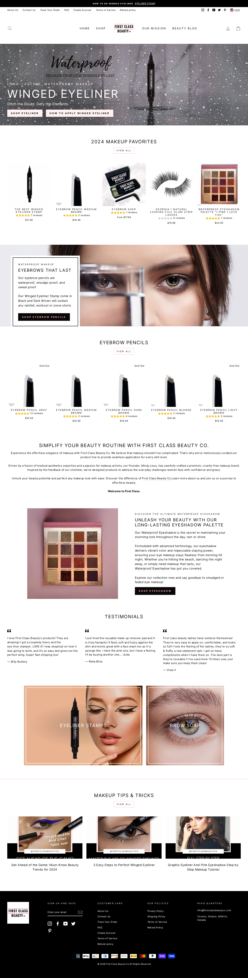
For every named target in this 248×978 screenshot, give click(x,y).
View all (124, 150)
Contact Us (29, 10)
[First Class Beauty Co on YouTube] (65, 923)
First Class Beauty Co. (157, 478)
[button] (29, 216)
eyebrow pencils (37, 278)
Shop (101, 28)
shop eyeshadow (155, 590)
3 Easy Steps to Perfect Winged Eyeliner (124, 865)
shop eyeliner (25, 113)
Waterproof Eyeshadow (152, 568)
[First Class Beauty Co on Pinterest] (50, 931)
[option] (124, 3)
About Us (12, 10)
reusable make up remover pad (126, 638)
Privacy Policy (155, 911)
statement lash (192, 650)
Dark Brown (42, 301)
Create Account (82, 10)
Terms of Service (105, 10)
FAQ (66, 10)
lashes (192, 638)
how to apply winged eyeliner (80, 113)
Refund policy (128, 10)
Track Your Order (50, 10)
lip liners (44, 642)
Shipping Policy (156, 916)
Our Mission (154, 28)
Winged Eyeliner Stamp (42, 296)
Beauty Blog (184, 28)
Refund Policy (155, 927)
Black (22, 301)
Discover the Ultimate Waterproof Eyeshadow (177, 514)
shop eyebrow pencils (44, 317)
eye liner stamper (19, 646)
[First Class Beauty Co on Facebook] (58, 923)
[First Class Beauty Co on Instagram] (50, 923)
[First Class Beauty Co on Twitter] (73, 923)
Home (85, 28)
